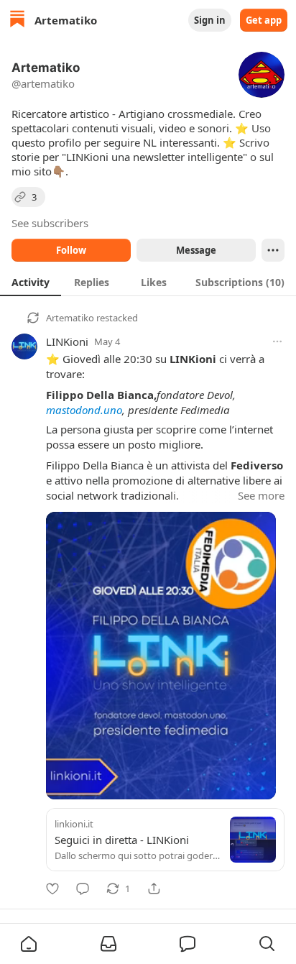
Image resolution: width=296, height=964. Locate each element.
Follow (71, 250)
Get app (264, 20)
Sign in (210, 20)
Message (196, 250)
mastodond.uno (84, 410)
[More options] (277, 341)
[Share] (154, 888)
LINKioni (67, 341)
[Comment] (82, 888)
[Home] (17, 20)
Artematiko (70, 317)
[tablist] (148, 281)
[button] (28, 943)
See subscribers (49, 223)
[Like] (52, 888)
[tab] (30, 281)
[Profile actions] (273, 250)
